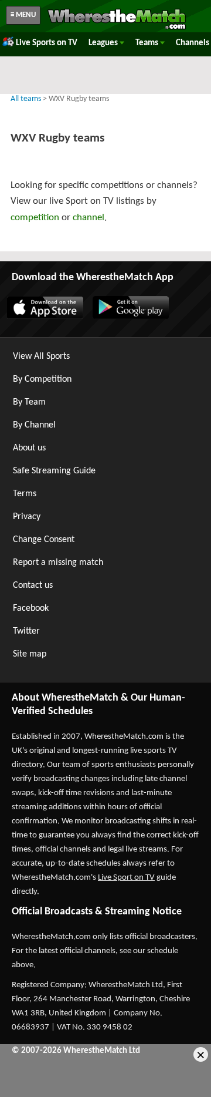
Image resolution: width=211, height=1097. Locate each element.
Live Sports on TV (46, 43)
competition (35, 218)
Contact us (33, 585)
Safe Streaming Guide (54, 471)
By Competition (42, 379)
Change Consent (43, 539)
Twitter (26, 631)
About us (29, 448)
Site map (29, 654)
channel (88, 218)
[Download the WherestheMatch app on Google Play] (130, 316)
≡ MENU (23, 15)
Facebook (31, 608)
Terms (24, 494)
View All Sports (41, 356)
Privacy (26, 516)
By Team (29, 402)
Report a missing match (58, 562)
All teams (26, 99)
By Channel (34, 425)
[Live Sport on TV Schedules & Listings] (116, 28)
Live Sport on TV (126, 877)
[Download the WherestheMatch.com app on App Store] (44, 316)
